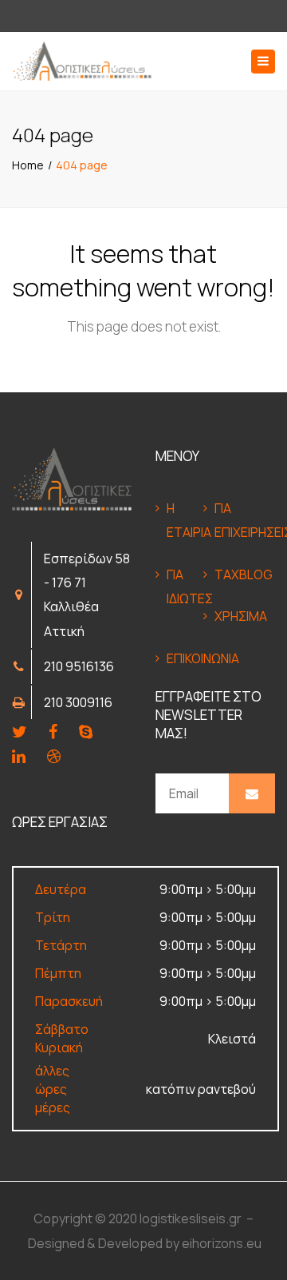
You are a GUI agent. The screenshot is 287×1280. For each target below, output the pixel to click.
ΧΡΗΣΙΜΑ (232, 616)
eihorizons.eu (221, 1243)
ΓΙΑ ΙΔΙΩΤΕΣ (185, 586)
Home (28, 165)
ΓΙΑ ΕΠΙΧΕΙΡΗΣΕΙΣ (232, 520)
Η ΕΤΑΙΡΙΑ (185, 520)
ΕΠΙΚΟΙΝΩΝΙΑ (185, 658)
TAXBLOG (232, 574)
